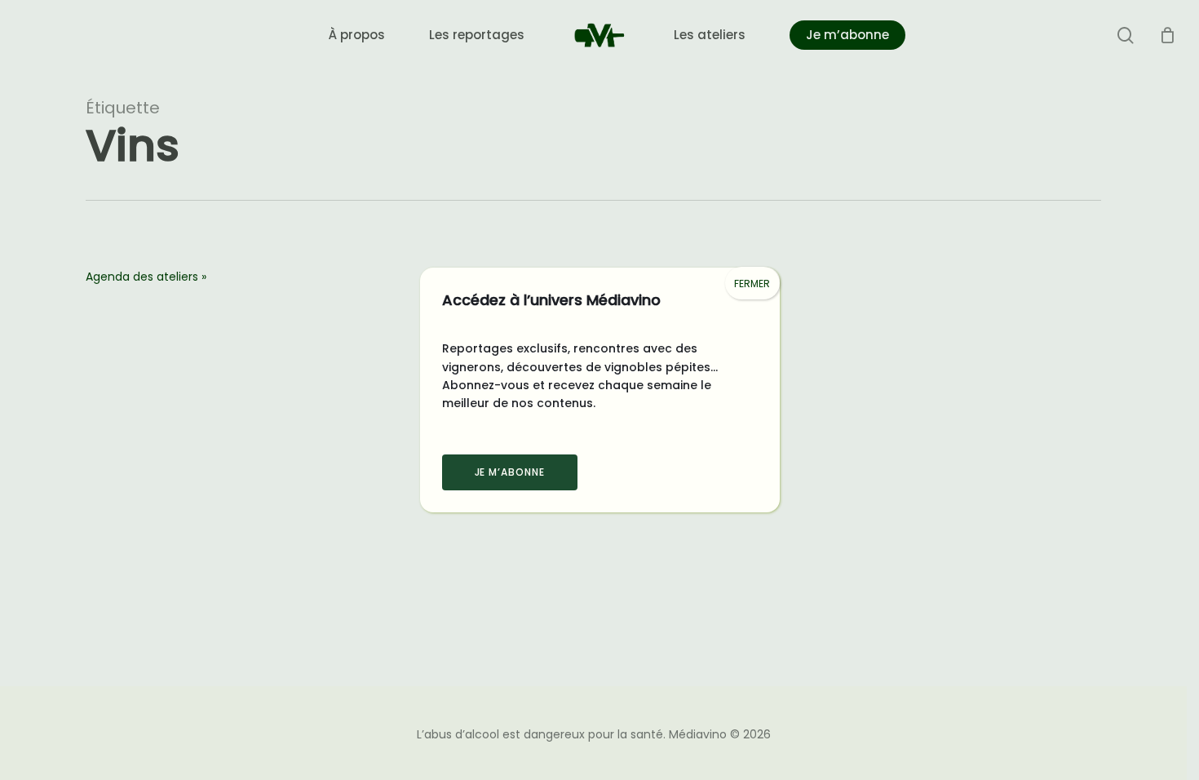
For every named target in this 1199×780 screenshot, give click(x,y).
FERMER (752, 283)
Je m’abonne (510, 472)
